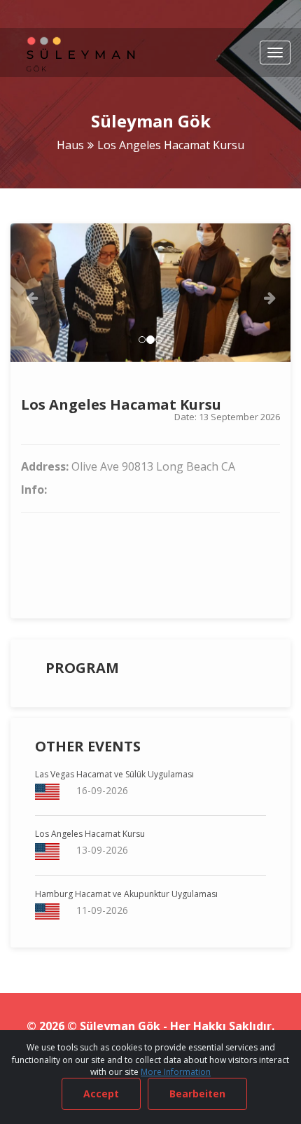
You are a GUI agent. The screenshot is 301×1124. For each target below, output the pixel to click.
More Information (176, 1072)
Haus (70, 145)
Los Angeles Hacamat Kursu (90, 834)
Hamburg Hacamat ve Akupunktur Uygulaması (126, 894)
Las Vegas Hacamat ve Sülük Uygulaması (114, 774)
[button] (31, 292)
